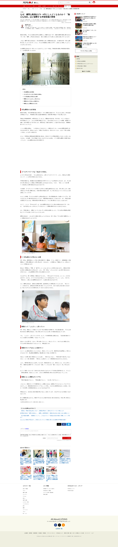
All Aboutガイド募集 (47, 490)
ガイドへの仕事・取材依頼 (48, 492)
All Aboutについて (59, 533)
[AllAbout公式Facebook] (55, 525)
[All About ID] (94, 2)
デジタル (24, 496)
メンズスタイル (26, 503)
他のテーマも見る (86, 71)
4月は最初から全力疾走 (29, 91)
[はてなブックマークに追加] (68, 424)
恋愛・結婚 (25, 500)
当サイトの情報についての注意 (78, 533)
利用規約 (44, 533)
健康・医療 (25, 492)
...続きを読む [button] (68, 28)
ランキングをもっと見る (86, 50)
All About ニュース (71, 488)
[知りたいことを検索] (89, 2)
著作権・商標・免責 (67, 533)
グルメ (24, 511)
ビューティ (25, 494)
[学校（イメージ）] (46, 69)
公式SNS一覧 (59, 528)
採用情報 (30, 533)
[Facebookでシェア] (64, 424)
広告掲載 (40, 533)
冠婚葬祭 (39, 6)
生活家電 (44, 6)
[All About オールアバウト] (28, 3)
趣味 (24, 507)
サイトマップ (87, 533)
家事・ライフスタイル (27, 6)
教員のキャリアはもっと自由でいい (31, 101)
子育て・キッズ (67, 6)
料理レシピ (35, 6)
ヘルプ (92, 533)
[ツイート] (59, 424)
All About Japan (70, 490)
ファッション (25, 509)
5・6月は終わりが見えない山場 (30, 96)
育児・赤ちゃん (61, 6)
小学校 (40, 8)
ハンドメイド (49, 6)
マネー (24, 490)
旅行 (24, 505)
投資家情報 (35, 533)
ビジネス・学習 (26, 502)
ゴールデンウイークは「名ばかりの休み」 (33, 94)
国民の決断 (45, 494)
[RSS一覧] (63, 525)
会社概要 (26, 533)
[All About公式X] (59, 525)
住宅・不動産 (25, 488)
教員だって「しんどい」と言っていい (32, 98)
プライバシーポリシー (51, 533)
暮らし (36, 3)
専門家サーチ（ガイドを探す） (49, 488)
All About (24, 8)
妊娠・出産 (55, 6)
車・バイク (25, 513)
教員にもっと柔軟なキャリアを (30, 103)
